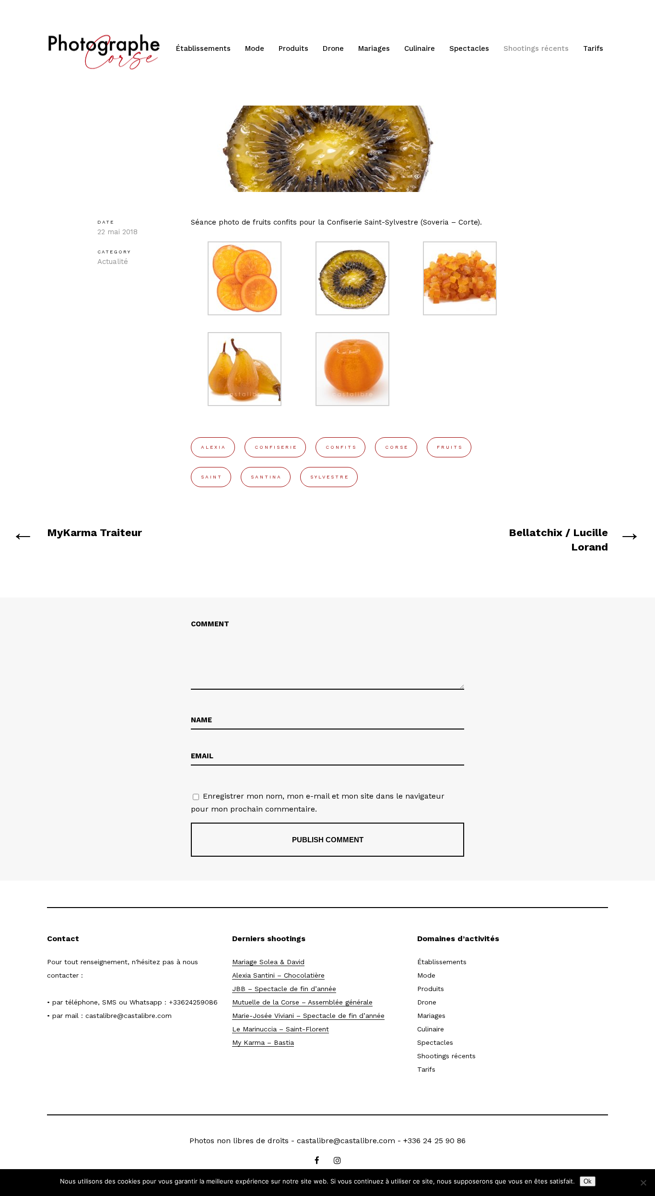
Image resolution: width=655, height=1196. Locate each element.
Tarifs (593, 48)
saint (211, 476)
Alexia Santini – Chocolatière (278, 975)
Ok (588, 1181)
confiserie (276, 447)
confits (341, 447)
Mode (254, 48)
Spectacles (469, 48)
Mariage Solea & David (268, 962)
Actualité (112, 261)
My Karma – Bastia (263, 1042)
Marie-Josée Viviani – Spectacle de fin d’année (308, 1015)
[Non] (643, 1182)
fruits (450, 447)
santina (266, 476)
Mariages (374, 48)
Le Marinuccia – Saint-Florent (280, 1029)
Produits (293, 48)
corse (397, 447)
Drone (333, 48)
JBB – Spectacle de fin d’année (284, 989)
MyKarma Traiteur (94, 532)
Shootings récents (536, 48)
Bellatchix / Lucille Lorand (558, 539)
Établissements (203, 48)
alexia (213, 447)
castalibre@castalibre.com (128, 1015)
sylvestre (329, 476)
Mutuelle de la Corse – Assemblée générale (302, 1002)
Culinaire (419, 48)
